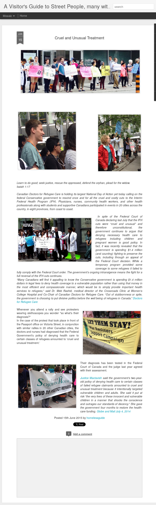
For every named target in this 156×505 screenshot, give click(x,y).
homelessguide (96, 418)
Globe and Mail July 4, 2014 (114, 411)
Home (23, 15)
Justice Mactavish (91, 378)
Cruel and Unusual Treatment (79, 37)
